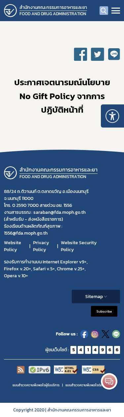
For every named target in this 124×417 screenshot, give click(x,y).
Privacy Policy (41, 246)
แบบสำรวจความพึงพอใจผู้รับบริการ (36, 385)
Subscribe (104, 311)
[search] (103, 11)
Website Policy (12, 246)
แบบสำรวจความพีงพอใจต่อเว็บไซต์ (88, 385)
